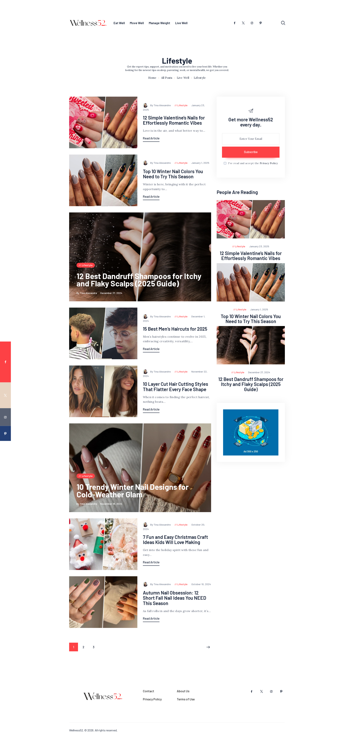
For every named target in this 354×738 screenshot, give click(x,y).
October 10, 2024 (201, 584)
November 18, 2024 (111, 503)
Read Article (151, 138)
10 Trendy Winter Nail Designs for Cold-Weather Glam (133, 490)
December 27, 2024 (111, 292)
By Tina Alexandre (160, 105)
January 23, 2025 (259, 246)
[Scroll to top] (344, 398)
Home (152, 77)
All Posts (166, 77)
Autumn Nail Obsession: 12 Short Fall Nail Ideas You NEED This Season (174, 598)
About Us (183, 691)
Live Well (183, 77)
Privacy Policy (269, 163)
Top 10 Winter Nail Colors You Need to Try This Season (173, 174)
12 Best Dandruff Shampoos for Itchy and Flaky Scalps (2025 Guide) (139, 279)
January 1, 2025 (200, 162)
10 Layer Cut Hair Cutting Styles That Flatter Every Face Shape (175, 386)
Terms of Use (186, 699)
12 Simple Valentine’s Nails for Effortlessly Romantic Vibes (174, 120)
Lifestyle (182, 105)
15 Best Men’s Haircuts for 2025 (175, 329)
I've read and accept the (253, 163)
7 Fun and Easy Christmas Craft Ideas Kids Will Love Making (175, 539)
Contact (148, 691)
